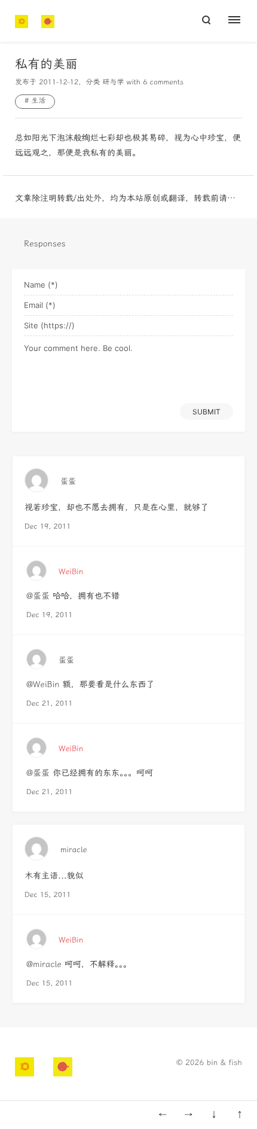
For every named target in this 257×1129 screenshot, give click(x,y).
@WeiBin (43, 684)
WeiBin (71, 571)
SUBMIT (206, 411)
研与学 (113, 82)
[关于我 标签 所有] (240, 21)
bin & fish (224, 1062)
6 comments (163, 82)
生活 (38, 101)
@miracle (44, 964)
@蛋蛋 (38, 596)
